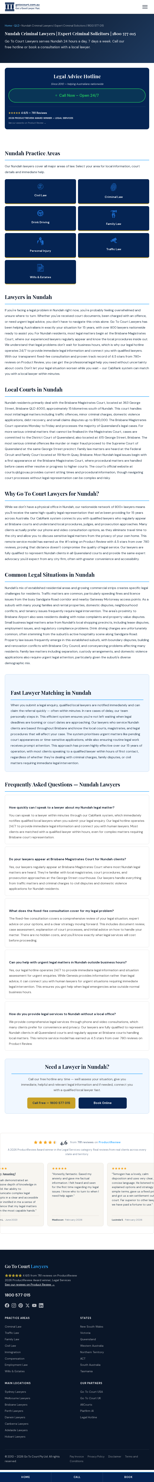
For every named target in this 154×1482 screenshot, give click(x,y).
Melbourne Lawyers (17, 1398)
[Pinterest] (20, 1306)
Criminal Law (13, 1326)
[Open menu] (145, 7)
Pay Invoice (77, 1456)
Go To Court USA (91, 1392)
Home (8, 25)
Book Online (103, 1103)
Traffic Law (12, 1333)
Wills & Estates (15, 1371)
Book (128, 1477)
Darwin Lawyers (15, 1417)
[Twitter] (27, 1306)
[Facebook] (7, 1306)
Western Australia (91, 1345)
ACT (82, 1358)
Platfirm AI (87, 1411)
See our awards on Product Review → (27, 122)
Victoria (85, 1333)
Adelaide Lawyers (16, 1430)
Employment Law (16, 1365)
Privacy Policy (96, 1456)
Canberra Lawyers (16, 1423)
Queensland (88, 1339)
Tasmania (86, 1371)
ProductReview (110, 1142)
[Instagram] (14, 1306)
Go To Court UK (90, 1398)
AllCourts (86, 1404)
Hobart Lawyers (15, 1436)
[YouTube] (34, 1306)
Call (77, 1477)
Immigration (13, 1352)
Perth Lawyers (14, 1411)
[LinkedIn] (41, 1306)
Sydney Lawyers (15, 1392)
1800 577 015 (17, 1295)
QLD (16, 25)
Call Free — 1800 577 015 (51, 1103)
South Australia (90, 1365)
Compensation (14, 1358)
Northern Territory (92, 1352)
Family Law (12, 1339)
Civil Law (10, 1345)
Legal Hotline (88, 1417)
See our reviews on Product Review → (30, 1284)
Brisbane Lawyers (16, 1404)
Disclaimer (114, 1456)
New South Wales (91, 1326)
